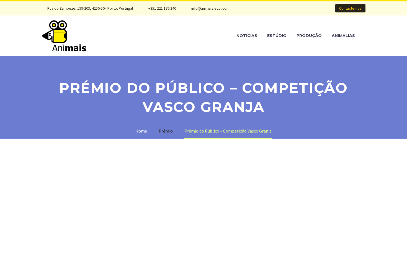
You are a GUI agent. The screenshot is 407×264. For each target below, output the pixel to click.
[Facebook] (260, 8)
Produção (309, 35)
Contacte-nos (350, 8)
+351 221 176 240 (162, 8)
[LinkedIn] (268, 8)
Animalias (343, 35)
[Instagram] (276, 8)
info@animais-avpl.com (210, 8)
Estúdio (277, 35)
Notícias (246, 35)
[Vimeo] (285, 8)
